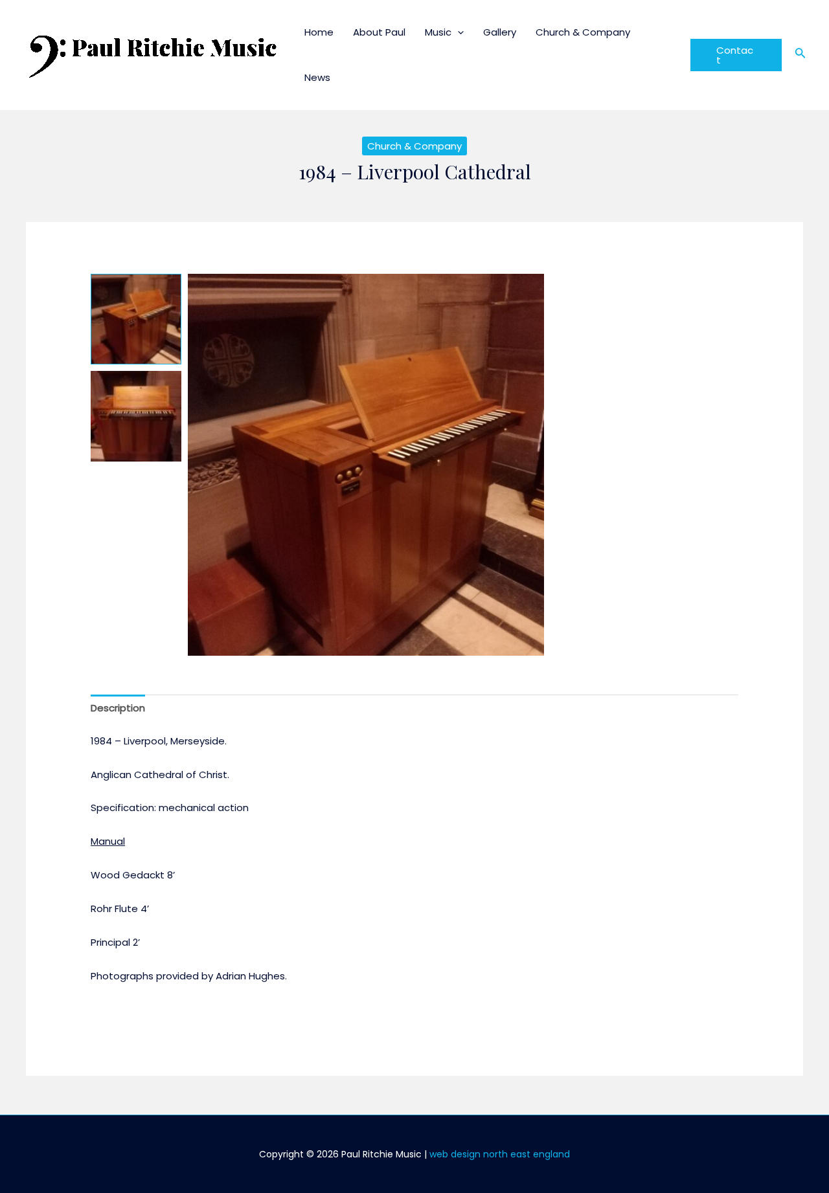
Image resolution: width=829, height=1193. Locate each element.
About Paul (379, 32)
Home (319, 32)
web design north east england (499, 1154)
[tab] (118, 708)
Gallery (499, 32)
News (317, 77)
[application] (457, 32)
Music (438, 32)
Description (118, 708)
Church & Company (583, 32)
